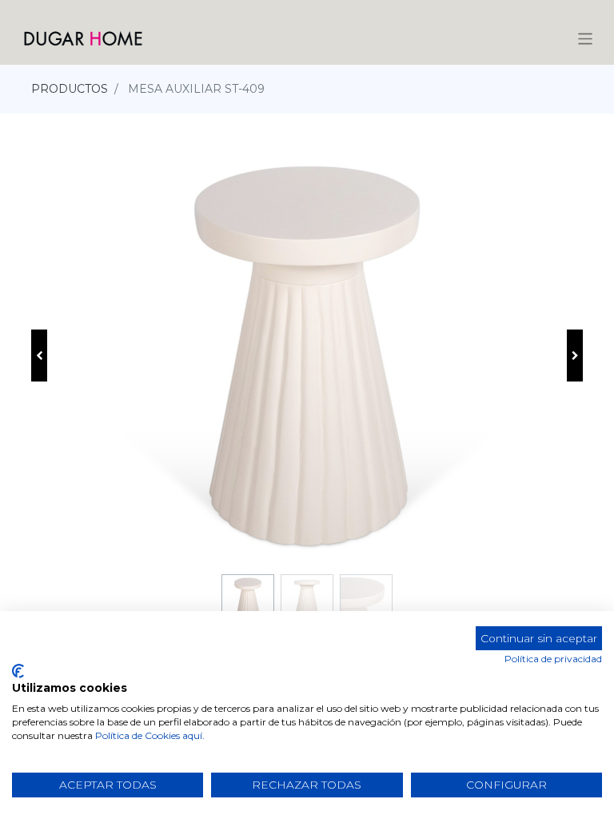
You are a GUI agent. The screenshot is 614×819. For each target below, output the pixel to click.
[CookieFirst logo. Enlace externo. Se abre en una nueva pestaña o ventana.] (18, 671)
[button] (39, 356)
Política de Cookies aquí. (150, 735)
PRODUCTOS (69, 89)
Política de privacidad (553, 659)
